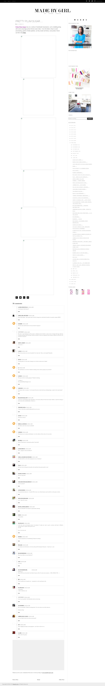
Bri (19, 579)
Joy (19, 624)
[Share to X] (20, 297)
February (75, 275)
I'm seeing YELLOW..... (78, 191)
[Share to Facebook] (17, 297)
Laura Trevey (21, 448)
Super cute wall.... (78, 224)
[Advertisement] (79, 306)
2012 (72, 136)
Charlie (20, 432)
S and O (20, 351)
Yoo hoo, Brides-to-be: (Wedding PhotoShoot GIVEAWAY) (81, 227)
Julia (19, 465)
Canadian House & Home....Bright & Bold (82, 210)
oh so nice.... (76, 170)
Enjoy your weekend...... (79, 193)
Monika (20, 536)
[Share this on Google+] (24, 297)
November (75, 147)
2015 (72, 129)
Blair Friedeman (22, 553)
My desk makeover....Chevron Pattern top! (80, 206)
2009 (72, 142)
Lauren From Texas (23, 307)
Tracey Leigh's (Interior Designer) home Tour (82, 246)
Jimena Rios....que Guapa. (79, 184)
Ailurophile (21, 605)
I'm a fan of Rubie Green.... (80, 189)
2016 (72, 127)
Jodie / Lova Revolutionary (25, 457)
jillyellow (21, 523)
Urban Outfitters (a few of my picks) (81, 239)
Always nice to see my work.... (81, 252)
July (74, 155)
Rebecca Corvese (22, 423)
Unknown (20, 388)
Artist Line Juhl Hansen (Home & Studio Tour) (81, 266)
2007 (72, 281)
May (74, 268)
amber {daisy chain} (23, 616)
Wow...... (75, 166)
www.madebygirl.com (47, 672)
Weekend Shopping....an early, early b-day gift (82, 242)
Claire (20, 632)
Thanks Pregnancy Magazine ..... (81, 195)
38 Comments (20, 24)
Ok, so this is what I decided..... (81, 187)
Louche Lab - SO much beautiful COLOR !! (81, 260)
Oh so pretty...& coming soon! (81, 168)
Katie (19, 514)
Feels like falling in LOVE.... (80, 182)
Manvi (19, 359)
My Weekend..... (76, 216)
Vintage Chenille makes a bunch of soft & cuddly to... (82, 235)
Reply (19, 311)
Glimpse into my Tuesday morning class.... (82, 231)
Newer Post (15, 679)
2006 (72, 283)
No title (75, 257)
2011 (72, 138)
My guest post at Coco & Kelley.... (82, 174)
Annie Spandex (21, 490)
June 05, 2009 (31, 616)
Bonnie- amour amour (23, 506)
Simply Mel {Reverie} (23, 315)
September (75, 151)
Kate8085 (20, 323)
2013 (72, 134)
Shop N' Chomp (21, 342)
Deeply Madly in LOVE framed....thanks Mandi (79, 180)
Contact (14, 1)
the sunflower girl (23, 498)
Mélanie (20, 544)
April (74, 270)
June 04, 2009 (34, 481)
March (74, 273)
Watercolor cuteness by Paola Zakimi (81, 250)
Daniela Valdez (22, 473)
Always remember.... (78, 172)
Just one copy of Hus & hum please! (82, 164)
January (75, 277)
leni (19, 561)
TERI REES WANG (22, 407)
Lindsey (20, 376)
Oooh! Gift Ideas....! (78, 159)
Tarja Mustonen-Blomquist (25, 481)
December (75, 144)
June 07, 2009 (24, 632)
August (75, 153)
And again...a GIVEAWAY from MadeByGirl (80, 222)
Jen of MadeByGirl (22, 569)
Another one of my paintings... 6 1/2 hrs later (82, 214)
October (75, 149)
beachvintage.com (22, 397)
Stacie (19, 415)
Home (5, 1)
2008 (72, 279)
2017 (72, 125)
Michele (20, 440)
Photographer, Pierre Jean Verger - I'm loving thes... (82, 203)
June (74, 157)
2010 (72, 140)
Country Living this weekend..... (81, 197)
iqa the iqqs (21, 587)
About (9, 1)
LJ (18, 367)
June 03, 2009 (31, 307)
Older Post (61, 679)
